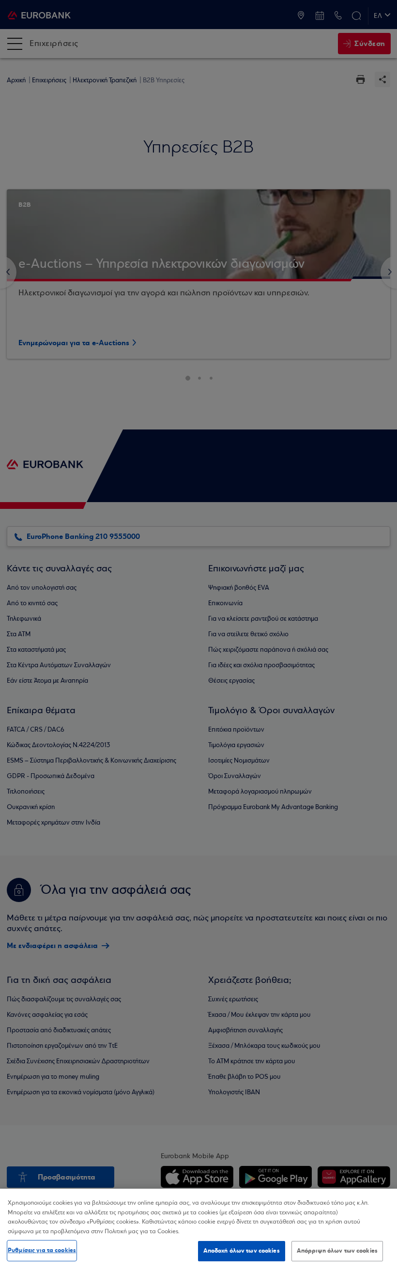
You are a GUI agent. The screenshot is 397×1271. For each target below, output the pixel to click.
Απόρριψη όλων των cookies (337, 1251)
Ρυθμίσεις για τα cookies (42, 1250)
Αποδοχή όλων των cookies (241, 1251)
